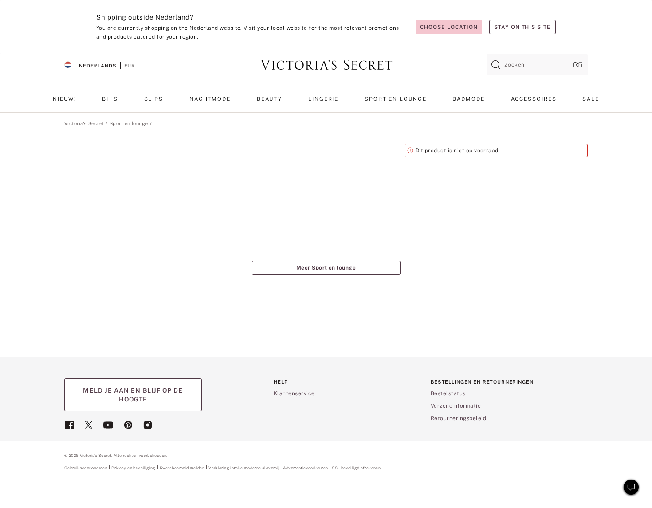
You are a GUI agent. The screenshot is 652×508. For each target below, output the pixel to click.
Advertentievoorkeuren (305, 467)
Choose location (448, 27)
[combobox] (537, 64)
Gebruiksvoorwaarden (85, 467)
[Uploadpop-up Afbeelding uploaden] (577, 64)
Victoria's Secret (84, 123)
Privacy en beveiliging (133, 467)
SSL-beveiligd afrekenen (356, 467)
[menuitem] (64, 102)
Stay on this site (522, 27)
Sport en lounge (129, 123)
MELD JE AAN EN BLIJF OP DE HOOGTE (133, 395)
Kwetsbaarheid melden (182, 468)
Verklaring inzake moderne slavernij (243, 468)
